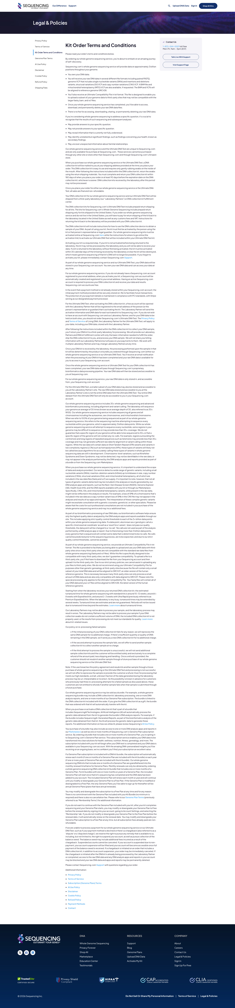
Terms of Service (77, 321)
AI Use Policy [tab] (40, 64)
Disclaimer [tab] (39, 70)
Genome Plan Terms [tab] (44, 58)
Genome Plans (134, 952)
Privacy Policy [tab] (41, 40)
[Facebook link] (26, 952)
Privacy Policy (147, 318)
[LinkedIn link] (32, 952)
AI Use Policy (148, 724)
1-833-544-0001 (171, 46)
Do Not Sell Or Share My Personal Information (150, 996)
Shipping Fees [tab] (41, 87)
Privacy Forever (88, 947)
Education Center (89, 961)
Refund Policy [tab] (41, 82)
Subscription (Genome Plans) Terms (84, 883)
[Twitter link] (20, 952)
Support (128, 257)
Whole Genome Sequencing (94, 943)
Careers (178, 947)
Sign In (194, 5)
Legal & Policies (182, 956)
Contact (72, 908)
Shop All (84, 952)
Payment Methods (76, 904)
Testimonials (86, 965)
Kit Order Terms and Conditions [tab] (48, 52)
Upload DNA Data (181, 5)
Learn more (114, 605)
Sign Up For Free (182, 965)
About (177, 943)
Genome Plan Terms (134, 797)
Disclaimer (73, 891)
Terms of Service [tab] (42, 46)
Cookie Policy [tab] (41, 76)
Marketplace (75, 731)
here (102, 235)
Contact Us (180, 952)
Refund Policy (74, 899)
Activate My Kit (134, 961)
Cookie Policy (74, 895)
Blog (129, 947)
